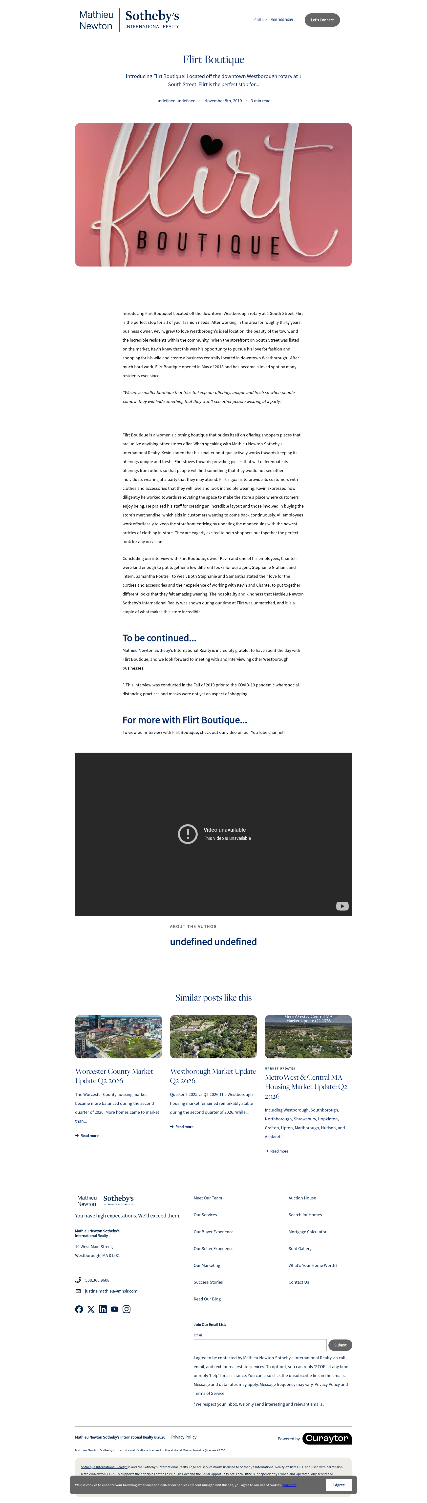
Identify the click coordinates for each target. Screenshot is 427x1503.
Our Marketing (207, 1265)
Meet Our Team (208, 1198)
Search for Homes (305, 1214)
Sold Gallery (300, 1248)
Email (198, 1335)
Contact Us (299, 1282)
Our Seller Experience (214, 1248)
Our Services (205, 1214)
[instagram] (126, 1309)
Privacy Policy (183, 1437)
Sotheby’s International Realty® (104, 1467)
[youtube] (115, 1309)
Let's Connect (322, 20)
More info (290, 1485)
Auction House (302, 1198)
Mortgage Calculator (307, 1232)
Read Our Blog (207, 1299)
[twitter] (91, 1309)
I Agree (339, 1484)
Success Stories (208, 1282)
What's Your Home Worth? (313, 1265)
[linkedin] (103, 1309)
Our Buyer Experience (214, 1232)
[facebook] (79, 1309)
